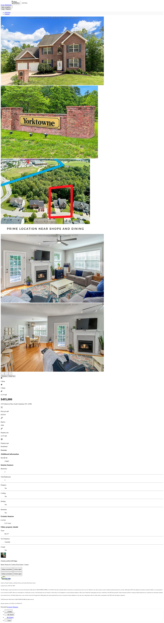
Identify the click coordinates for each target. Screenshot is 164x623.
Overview (8, 12)
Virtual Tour (12, 376)
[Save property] (6, 373)
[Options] (3, 373)
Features (7, 14)
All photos (4, 376)
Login (3, 9)
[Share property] (10, 373)
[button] (82, 51)
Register (8, 9)
